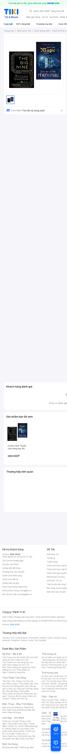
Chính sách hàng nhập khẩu (14, 587)
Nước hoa (12, 736)
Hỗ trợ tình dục (24, 736)
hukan (24, 640)
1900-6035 (15, 554)
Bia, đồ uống (12, 691)
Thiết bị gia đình (26, 747)
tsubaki (42, 640)
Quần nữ (60, 657)
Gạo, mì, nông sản (17, 688)
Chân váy (60, 662)
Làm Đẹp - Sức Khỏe (13, 717)
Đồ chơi (30, 657)
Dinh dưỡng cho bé (16, 665)
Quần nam (59, 676)
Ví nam (45, 743)
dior (13, 638)
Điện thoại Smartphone (12, 707)
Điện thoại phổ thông (16, 710)
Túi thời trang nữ (51, 729)
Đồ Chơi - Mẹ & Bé (12, 654)
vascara (6, 638)
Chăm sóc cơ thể (15, 726)
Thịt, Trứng (16, 681)
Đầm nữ (51, 657)
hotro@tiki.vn (25, 590)
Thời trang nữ (49, 654)
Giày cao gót (47, 700)
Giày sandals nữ (57, 702)
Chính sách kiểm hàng (12, 575)
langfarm (16, 640)
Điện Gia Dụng (10, 744)
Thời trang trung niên (56, 667)
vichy (31, 640)
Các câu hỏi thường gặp (13, 560)
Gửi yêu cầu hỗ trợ (10, 564)
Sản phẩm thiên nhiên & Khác (18, 729)
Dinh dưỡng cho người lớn (18, 667)
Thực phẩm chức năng (17, 723)
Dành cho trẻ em (15, 693)
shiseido (6, 640)
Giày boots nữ (52, 705)
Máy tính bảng (14, 712)
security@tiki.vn (24, 594)
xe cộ (45, 17)
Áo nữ (44, 657)
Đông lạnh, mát (21, 686)
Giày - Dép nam (50, 712)
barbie (43, 638)
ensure (57, 638)
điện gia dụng (33, 17)
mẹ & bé (54, 17)
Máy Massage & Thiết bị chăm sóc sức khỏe (20, 727)
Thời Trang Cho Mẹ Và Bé (13, 657)
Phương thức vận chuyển (13, 572)
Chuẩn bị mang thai (16, 672)
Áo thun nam (47, 676)
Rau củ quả (12, 683)
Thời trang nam (50, 672)
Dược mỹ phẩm (27, 738)
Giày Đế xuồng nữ (59, 707)
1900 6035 (15, 624)
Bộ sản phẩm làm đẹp (18, 737)
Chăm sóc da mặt (10, 721)
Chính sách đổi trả (10, 579)
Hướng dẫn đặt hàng (11, 568)
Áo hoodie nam (54, 681)
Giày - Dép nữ (49, 696)
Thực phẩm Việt (26, 683)
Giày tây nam (61, 716)
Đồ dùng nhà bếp (10, 747)
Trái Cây (6, 681)
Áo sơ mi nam (59, 678)
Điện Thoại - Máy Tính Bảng (17, 704)
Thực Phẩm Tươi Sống (14, 677)
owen (50, 638)
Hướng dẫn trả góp (10, 583)
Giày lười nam (48, 716)
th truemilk (33, 638)
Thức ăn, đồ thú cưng (16, 696)
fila (36, 640)
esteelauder (21, 638)
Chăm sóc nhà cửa (19, 698)
